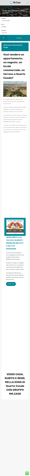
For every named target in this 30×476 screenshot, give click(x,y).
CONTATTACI (11, 284)
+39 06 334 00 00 (7, 7)
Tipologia (3, 30)
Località (3, 18)
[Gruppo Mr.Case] (15, 3)
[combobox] (15, 21)
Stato (2, 24)
